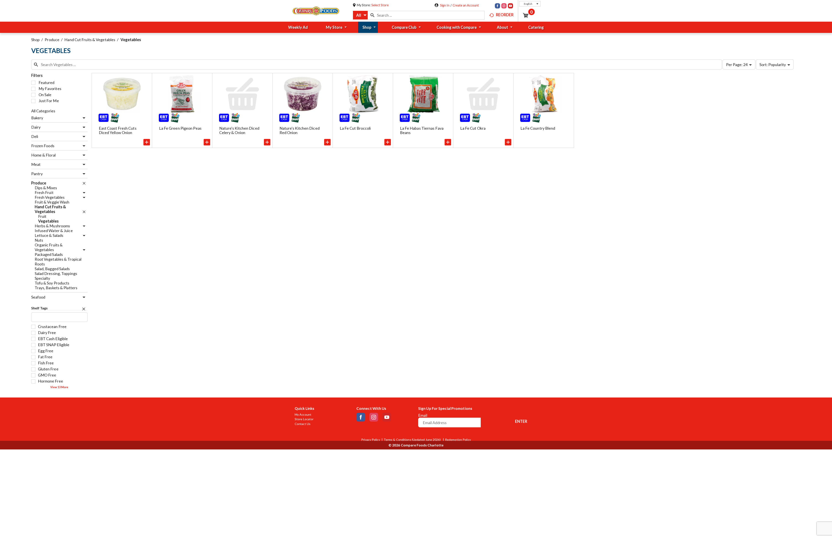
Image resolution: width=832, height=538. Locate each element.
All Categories (43, 110)
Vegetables (130, 39)
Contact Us (302, 424)
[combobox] (360, 15)
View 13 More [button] (59, 387)
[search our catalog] (372, 15)
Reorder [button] (505, 14)
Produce (52, 39)
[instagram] (504, 6)
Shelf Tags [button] (39, 308)
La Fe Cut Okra (473, 128)
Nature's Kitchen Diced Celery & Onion (239, 130)
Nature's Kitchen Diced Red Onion (300, 130)
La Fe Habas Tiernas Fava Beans (422, 130)
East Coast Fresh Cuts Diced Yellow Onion (117, 130)
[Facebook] (497, 6)
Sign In (444, 5)
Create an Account (466, 5)
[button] (530, 3)
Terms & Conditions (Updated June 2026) (412, 439)
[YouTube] (510, 6)
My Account (303, 414)
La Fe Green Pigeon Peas (180, 128)
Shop (35, 39)
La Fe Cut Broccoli (355, 128)
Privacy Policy (370, 439)
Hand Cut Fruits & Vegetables (89, 39)
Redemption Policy (458, 439)
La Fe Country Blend (537, 128)
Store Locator (304, 419)
